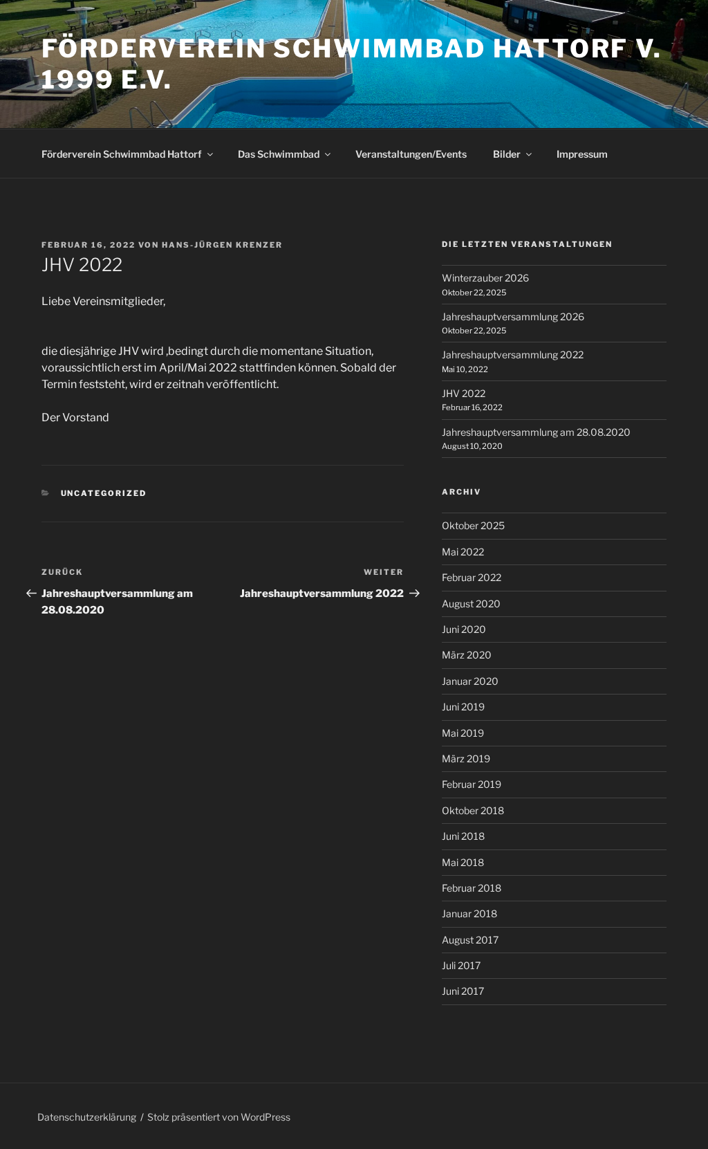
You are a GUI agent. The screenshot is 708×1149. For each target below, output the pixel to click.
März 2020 (467, 655)
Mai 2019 (463, 733)
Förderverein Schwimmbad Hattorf (121, 154)
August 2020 (471, 603)
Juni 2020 (464, 629)
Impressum (582, 154)
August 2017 (470, 940)
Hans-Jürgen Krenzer (222, 245)
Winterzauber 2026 (485, 278)
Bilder (507, 154)
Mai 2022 (463, 552)
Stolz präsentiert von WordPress (218, 1117)
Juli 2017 (461, 965)
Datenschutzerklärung (86, 1117)
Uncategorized (104, 493)
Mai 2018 (463, 862)
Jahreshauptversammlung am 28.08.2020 (536, 432)
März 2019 (466, 758)
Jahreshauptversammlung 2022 (513, 354)
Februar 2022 (471, 577)
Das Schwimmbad (278, 154)
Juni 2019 (463, 707)
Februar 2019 (471, 784)
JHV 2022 (463, 393)
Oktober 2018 (473, 810)
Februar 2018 (471, 888)
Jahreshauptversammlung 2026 (513, 316)
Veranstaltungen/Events (411, 154)
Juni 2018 (463, 836)
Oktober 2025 (473, 525)
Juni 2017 (463, 991)
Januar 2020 (470, 681)
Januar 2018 (469, 913)
